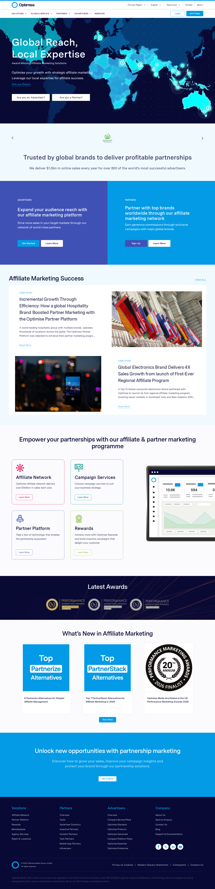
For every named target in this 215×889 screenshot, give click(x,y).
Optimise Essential (117, 843)
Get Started (28, 243)
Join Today (195, 13)
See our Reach (21, 84)
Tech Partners (67, 839)
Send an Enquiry (163, 819)
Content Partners (69, 834)
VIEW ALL (200, 279)
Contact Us (161, 824)
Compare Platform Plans (120, 839)
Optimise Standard (117, 824)
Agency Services (20, 834)
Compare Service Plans (119, 819)
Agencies (99, 13)
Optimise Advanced (118, 834)
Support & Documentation (169, 834)
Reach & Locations (21, 839)
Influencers (65, 848)
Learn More (52, 243)
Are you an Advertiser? (31, 97)
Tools (62, 819)
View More (107, 719)
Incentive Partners (69, 829)
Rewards (16, 824)
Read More (25, 345)
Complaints (179, 864)
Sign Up (136, 243)
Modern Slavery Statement (153, 864)
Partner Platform (20, 819)
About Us (160, 815)
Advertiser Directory (70, 824)
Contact (188, 5)
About (200, 5)
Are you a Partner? (71, 97)
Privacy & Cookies (122, 864)
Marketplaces (18, 829)
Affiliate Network (20, 815)
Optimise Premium (117, 829)
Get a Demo (107, 779)
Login (177, 13)
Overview (64, 815)
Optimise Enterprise (118, 848)
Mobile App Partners (70, 843)
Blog (157, 829)
